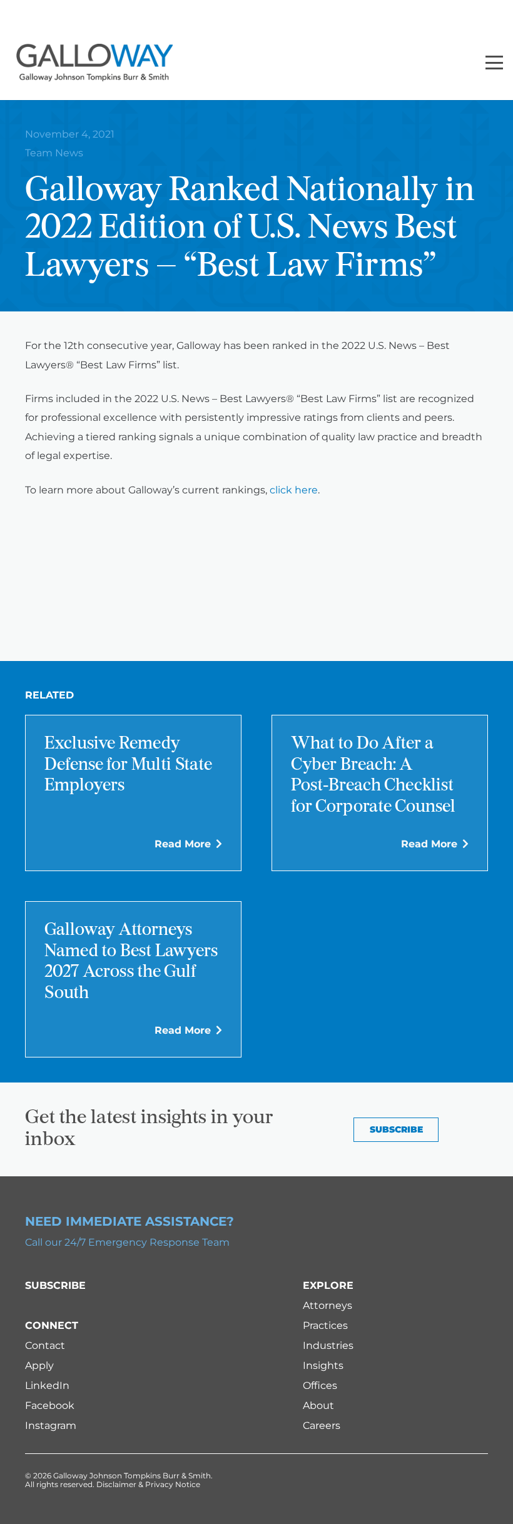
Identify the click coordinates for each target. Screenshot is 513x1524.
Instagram (50, 1425)
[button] (494, 62)
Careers (321, 1425)
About (318, 1405)
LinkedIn (47, 1385)
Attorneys (327, 1305)
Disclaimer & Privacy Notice (148, 1484)
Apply (39, 1365)
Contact (45, 1345)
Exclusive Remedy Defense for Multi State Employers (128, 765)
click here (294, 490)
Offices (320, 1385)
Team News (54, 153)
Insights (323, 1365)
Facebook (49, 1405)
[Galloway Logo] (94, 62)
